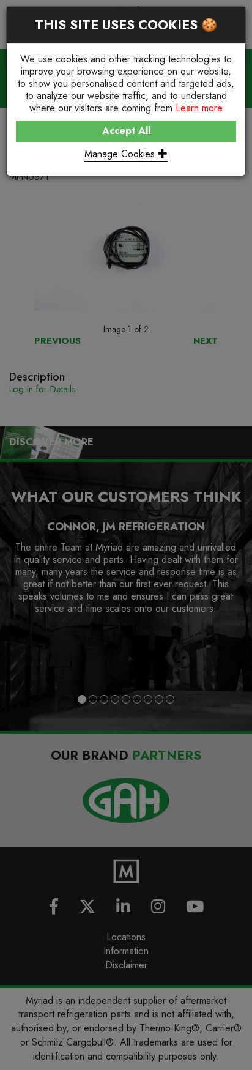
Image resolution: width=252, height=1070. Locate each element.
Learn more (199, 108)
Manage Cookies (121, 154)
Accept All (126, 131)
